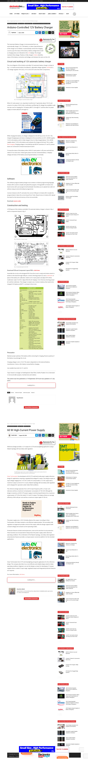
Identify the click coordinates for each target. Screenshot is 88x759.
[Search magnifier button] (74, 14)
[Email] (49, 32)
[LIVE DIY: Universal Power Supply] (61, 221)
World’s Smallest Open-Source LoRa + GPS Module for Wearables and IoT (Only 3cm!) (72, 112)
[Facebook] (58, 1)
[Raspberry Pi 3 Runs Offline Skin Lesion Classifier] (61, 185)
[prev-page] (58, 94)
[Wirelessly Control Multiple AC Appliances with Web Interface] (61, 125)
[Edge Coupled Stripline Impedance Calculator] (61, 337)
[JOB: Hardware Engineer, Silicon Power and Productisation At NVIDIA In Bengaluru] (61, 294)
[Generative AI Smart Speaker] (61, 89)
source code (17, 201)
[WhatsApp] (46, 32)
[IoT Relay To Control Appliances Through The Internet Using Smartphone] (61, 82)
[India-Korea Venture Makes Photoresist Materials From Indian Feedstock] (61, 178)
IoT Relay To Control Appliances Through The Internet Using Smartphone (72, 82)
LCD (29, 53)
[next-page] (61, 94)
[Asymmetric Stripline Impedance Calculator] (61, 343)
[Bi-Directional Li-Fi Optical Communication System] (61, 76)
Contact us (18, 756)
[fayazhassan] (10, 32)
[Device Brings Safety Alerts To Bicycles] (61, 155)
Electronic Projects (18, 392)
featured (32, 392)
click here (37, 270)
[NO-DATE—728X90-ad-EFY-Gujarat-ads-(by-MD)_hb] (44, 758)
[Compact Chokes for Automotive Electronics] (61, 257)
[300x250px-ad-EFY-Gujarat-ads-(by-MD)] (69, 57)
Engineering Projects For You (15, 21)
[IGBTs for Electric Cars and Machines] (61, 251)
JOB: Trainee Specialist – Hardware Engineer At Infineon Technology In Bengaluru (72, 300)
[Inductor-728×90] (50, 9)
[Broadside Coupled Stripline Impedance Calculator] (61, 330)
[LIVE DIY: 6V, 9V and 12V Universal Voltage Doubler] (61, 228)
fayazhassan (13, 32)
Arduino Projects (21, 23)
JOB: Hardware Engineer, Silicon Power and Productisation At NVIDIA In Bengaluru (72, 294)
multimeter (50, 275)
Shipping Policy (12, 756)
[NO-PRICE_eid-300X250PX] (69, 37)
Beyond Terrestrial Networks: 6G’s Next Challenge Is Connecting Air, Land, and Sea (72, 69)
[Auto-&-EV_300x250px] (31, 174)
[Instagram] (60, 1)
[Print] (52, 32)
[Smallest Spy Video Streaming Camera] (61, 119)
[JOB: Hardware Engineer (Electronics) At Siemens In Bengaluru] (61, 287)
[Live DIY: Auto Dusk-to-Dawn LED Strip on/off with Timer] (61, 234)
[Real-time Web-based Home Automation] (61, 106)
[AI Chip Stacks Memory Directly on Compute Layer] (61, 161)
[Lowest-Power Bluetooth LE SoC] (61, 148)
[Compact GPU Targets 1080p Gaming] (61, 264)
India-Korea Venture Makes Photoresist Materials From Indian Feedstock (71, 178)
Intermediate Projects (28, 23)
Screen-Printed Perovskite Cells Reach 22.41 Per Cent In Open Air (72, 191)
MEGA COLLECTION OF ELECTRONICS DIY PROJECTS (41, 23)
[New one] (31, 132)
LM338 (48, 67)
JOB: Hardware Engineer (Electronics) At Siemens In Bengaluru (71, 287)
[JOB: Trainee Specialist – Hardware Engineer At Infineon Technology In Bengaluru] (61, 300)
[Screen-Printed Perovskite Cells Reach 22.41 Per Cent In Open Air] (61, 191)
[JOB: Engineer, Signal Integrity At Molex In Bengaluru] (61, 307)
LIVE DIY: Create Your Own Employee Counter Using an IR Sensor (72, 215)
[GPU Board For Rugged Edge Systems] (61, 270)
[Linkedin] (62, 1)
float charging (10, 144)
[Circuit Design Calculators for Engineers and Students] (61, 324)
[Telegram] (36, 32)
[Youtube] (66, 1)
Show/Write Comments (31, 407)
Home (8, 21)
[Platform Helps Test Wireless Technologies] (61, 198)
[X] (64, 1)
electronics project (26, 392)
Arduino (35, 55)
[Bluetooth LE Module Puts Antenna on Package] (61, 142)
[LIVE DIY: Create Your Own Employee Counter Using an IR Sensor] (61, 215)
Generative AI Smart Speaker (72, 87)
